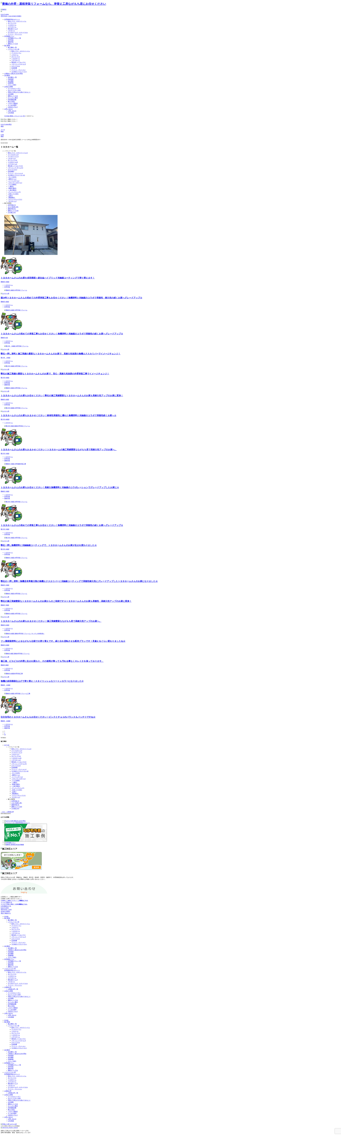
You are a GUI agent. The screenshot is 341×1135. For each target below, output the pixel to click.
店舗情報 (10, 83)
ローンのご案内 (13, 98)
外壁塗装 (10, 40)
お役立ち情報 (8, 86)
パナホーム (11, 30)
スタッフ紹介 (12, 84)
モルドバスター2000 (14, 90)
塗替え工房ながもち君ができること (19, 92)
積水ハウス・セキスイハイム (17, 21)
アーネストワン (16, 53)
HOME (6, 916)
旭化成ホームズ (13, 28)
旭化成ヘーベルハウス (18, 62)
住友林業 (14, 68)
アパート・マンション (15, 34)
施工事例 (7, 45)
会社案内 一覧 (12, 77)
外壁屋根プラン (9, 36)
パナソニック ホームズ (18, 64)
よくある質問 (12, 105)
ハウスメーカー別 (13, 49)
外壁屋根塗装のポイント (12, 19)
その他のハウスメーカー (19, 71)
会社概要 (10, 81)
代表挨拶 (10, 79)
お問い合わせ (8, 109)
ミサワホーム (12, 27)
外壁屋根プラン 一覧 (14, 38)
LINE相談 (11, 112)
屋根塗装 (10, 42)
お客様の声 (7, 987)
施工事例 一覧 (12, 47)
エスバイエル (15, 66)
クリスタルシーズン (14, 88)
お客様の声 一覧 (13, 989)
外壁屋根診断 (12, 99)
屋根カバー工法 (13, 43)
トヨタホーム (12, 25)
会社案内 (7, 75)
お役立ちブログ (13, 107)
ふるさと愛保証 (13, 103)
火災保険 (10, 94)
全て (6, 745)
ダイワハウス (12, 23)
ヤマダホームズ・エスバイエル (18, 32)
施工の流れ (11, 101)
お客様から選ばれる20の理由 (13, 73)
